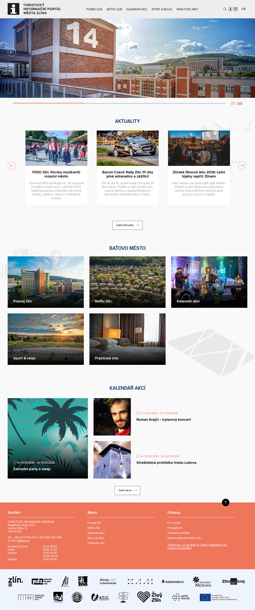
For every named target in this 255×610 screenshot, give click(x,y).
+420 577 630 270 (24, 537)
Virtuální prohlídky (178, 532)
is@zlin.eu (23, 540)
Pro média (173, 522)
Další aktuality (125, 225)
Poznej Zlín (94, 9)
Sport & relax (162, 9)
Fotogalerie (174, 527)
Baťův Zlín (114, 9)
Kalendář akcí (137, 9)
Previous (9, 50)
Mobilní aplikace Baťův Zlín (184, 538)
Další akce (125, 490)
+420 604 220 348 (49, 537)
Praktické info (187, 9)
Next (238, 50)
